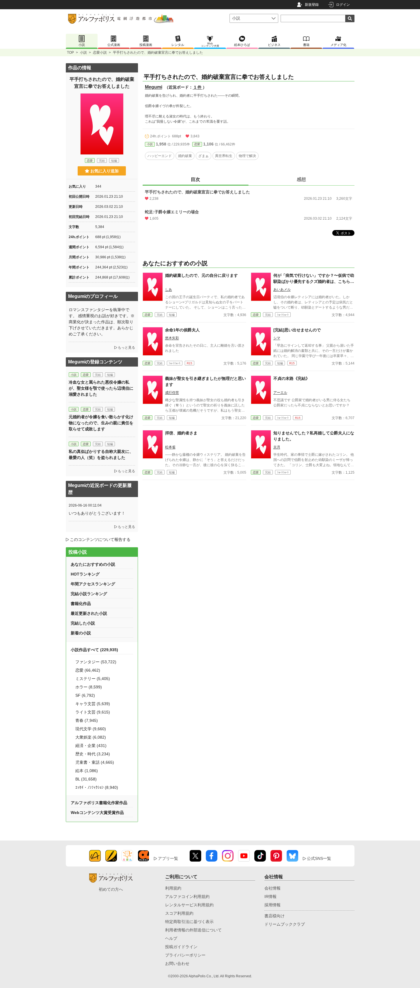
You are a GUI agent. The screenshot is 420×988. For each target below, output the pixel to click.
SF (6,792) (85, 695)
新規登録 (312, 5)
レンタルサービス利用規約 (189, 905)
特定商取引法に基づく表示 (189, 921)
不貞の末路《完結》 (291, 378)
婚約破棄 (185, 156)
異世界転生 (223, 156)
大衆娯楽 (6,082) (90, 737)
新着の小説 (81, 633)
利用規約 (173, 888)
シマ (276, 338)
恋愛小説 (100, 53)
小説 (83, 53)
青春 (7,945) (86, 720)
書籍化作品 (81, 603)
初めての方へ (111, 889)
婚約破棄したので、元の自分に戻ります (201, 275)
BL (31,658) (86, 779)
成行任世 (172, 393)
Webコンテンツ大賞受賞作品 (97, 812)
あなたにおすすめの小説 (93, 564)
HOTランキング (85, 574)
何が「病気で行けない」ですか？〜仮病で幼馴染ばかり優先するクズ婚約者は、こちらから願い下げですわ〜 (313, 281)
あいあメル (282, 289)
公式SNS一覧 (319, 858)
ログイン (343, 5)
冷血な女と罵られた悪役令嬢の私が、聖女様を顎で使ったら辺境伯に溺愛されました (101, 388)
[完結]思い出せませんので (297, 330)
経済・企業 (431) (91, 745)
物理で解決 (247, 156)
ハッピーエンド (160, 156)
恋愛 (197, 144)
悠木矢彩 (172, 338)
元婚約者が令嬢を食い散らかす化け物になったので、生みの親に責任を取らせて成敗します (101, 422)
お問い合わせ (177, 963)
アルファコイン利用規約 (187, 896)
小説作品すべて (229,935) (94, 649)
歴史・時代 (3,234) (92, 754)
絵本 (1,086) (86, 770)
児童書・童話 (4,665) (94, 762)
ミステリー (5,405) (92, 678)
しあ (168, 289)
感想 (301, 179)
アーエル (280, 393)
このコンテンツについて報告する (100, 539)
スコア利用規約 (179, 913)
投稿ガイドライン (181, 946)
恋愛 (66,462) (87, 670)
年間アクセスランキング (93, 584)
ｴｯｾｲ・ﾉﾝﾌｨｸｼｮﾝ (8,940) (96, 787)
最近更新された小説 (89, 613)
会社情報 (272, 888)
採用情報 (272, 905)
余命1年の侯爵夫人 (182, 330)
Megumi (153, 87)
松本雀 (170, 447)
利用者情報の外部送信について (193, 930)
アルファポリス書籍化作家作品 (99, 802)
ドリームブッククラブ (284, 924)
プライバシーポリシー (185, 955)
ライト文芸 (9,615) (92, 712)
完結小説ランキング (89, 593)
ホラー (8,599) (88, 687)
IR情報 (270, 896)
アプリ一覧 (168, 858)
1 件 (198, 87)
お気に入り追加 (104, 171)
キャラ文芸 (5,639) (92, 703)
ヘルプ (171, 938)
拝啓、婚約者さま (181, 433)
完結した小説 (83, 623)
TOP (70, 53)
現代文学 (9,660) (90, 728)
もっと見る (126, 347)
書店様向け (274, 916)
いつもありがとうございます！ (97, 513)
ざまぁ (203, 156)
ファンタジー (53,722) (95, 662)
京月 (276, 447)
